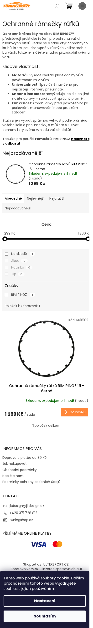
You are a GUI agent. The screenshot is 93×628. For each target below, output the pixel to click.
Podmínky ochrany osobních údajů (31, 481)
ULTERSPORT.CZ (56, 564)
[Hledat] (57, 6)
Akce (18, 260)
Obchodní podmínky (19, 469)
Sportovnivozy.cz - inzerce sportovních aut (46, 568)
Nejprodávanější (18, 208)
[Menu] (82, 6)
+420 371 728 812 (23, 512)
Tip (16, 274)
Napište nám (13, 475)
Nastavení (45, 601)
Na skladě (22, 253)
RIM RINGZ (22, 294)
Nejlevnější (35, 198)
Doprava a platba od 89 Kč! (24, 457)
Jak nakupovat (14, 463)
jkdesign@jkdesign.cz (27, 505)
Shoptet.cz (32, 564)
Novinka (20, 267)
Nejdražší (56, 198)
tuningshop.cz (21, 519)
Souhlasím (45, 616)
